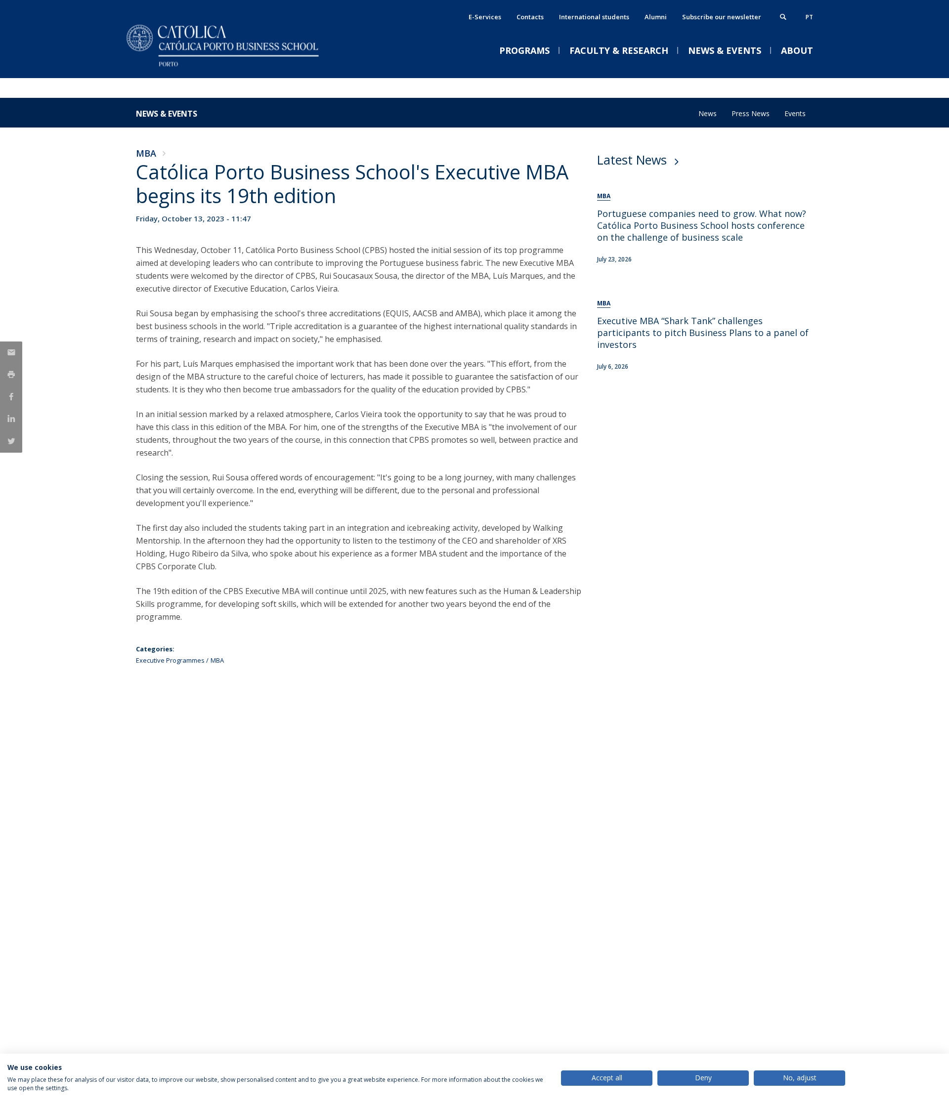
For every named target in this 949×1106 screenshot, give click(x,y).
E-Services (485, 16)
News (707, 113)
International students (594, 16)
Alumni (656, 16)
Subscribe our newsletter (721, 16)
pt (809, 17)
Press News (751, 113)
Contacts (530, 16)
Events (795, 113)
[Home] (235, 68)
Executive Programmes (170, 660)
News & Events (166, 113)
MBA (146, 153)
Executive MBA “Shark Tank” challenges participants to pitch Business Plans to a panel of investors (703, 332)
